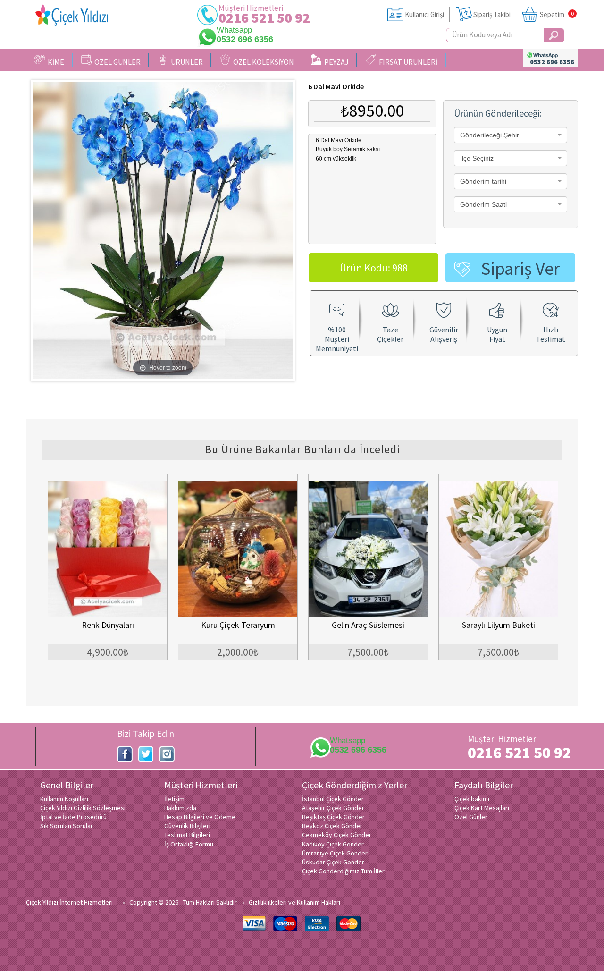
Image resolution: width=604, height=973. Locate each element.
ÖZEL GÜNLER (116, 62)
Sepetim (552, 14)
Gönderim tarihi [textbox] (483, 181)
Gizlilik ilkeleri (268, 902)
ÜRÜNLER (185, 62)
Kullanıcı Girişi (424, 14)
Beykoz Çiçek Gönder (332, 825)
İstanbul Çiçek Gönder (333, 799)
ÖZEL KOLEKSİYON (262, 62)
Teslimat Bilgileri (187, 834)
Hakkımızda (180, 808)
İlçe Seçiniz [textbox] (477, 158)
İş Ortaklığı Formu (188, 844)
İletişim (174, 799)
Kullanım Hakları (318, 902)
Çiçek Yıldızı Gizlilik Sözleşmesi (83, 808)
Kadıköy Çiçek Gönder (333, 844)
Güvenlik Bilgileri (187, 825)
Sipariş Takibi (492, 14)
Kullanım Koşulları (64, 799)
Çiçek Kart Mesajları (481, 808)
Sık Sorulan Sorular (66, 825)
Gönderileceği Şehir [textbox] (489, 135)
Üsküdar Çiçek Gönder (333, 862)
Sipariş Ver (520, 268)
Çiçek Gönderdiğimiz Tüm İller (343, 871)
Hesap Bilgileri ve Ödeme (199, 817)
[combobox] (510, 135)
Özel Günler (470, 817)
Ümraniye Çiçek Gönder (335, 853)
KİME (54, 62)
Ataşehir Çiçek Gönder (333, 808)
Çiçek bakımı (471, 799)
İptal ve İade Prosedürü (73, 817)
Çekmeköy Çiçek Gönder (336, 834)
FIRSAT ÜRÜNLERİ (406, 62)
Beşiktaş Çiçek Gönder (333, 817)
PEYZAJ (335, 62)
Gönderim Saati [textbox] (483, 204)
